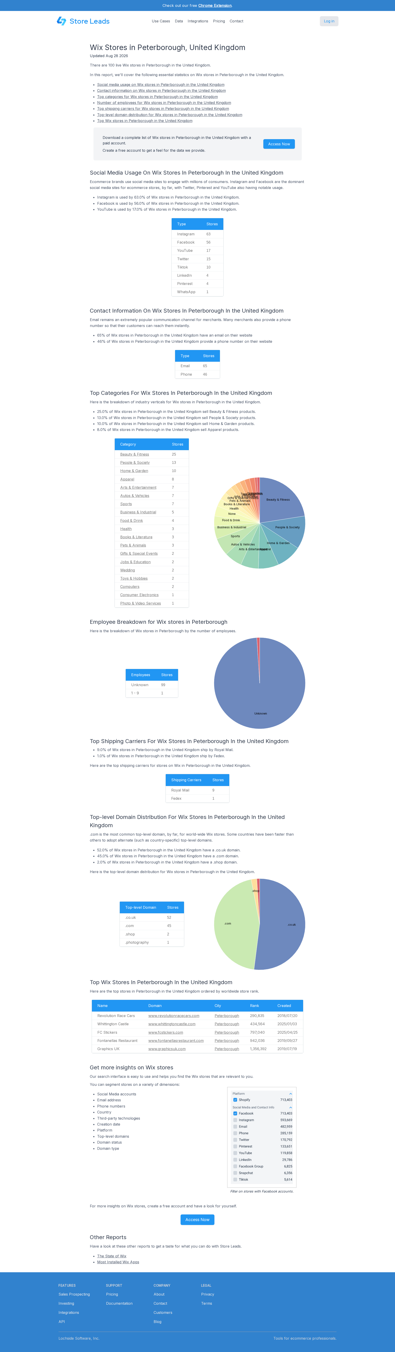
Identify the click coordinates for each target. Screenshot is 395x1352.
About (159, 1294)
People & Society (135, 462)
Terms (206, 1303)
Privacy (207, 1294)
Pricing (219, 21)
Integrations (198, 21)
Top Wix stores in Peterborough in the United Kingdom (144, 120)
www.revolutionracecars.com (173, 1015)
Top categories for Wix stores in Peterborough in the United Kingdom (157, 96)
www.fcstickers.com (165, 1032)
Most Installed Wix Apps (118, 1262)
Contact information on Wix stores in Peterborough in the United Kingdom (161, 90)
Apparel (127, 479)
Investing (66, 1303)
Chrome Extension (215, 5)
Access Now (279, 144)
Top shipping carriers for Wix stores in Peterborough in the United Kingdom (163, 108)
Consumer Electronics (139, 594)
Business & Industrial (138, 512)
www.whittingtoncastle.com (171, 1024)
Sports (126, 504)
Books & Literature (136, 537)
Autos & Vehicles (134, 495)
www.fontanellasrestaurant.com (176, 1040)
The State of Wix (111, 1256)
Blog (157, 1321)
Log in (329, 21)
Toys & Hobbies (134, 578)
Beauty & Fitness (134, 454)
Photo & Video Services (140, 603)
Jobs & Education (135, 562)
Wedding (127, 570)
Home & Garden (134, 470)
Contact (236, 21)
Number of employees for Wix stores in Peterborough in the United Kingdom (164, 102)
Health (126, 528)
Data (179, 21)
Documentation (119, 1303)
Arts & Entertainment (138, 487)
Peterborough (227, 1015)
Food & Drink (131, 520)
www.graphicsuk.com (167, 1049)
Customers (163, 1312)
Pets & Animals (133, 545)
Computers (129, 586)
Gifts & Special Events (139, 553)
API (62, 1321)
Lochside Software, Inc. (79, 1338)
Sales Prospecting (74, 1294)
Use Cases (161, 21)
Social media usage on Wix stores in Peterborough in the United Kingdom (160, 84)
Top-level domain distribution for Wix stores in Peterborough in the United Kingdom (169, 114)
